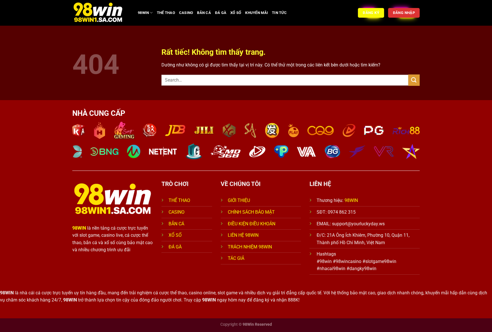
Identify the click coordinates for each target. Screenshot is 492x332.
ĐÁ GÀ (220, 13)
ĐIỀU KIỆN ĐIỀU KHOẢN (251, 223)
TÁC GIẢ (236, 258)
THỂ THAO (166, 13)
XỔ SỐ (235, 13)
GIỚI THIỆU (239, 200)
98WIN (143, 13)
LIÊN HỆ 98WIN (243, 235)
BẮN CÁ (204, 13)
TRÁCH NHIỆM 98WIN (250, 247)
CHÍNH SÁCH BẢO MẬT (251, 212)
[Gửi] (414, 80)
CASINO (186, 13)
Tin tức (279, 13)
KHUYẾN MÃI (256, 13)
